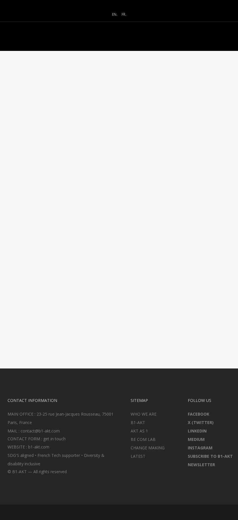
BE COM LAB (143, 439)
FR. (124, 14)
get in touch (54, 438)
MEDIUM (196, 439)
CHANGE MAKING (148, 447)
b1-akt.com (38, 447)
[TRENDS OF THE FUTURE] (42, 120)
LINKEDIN (197, 431)
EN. (114, 14)
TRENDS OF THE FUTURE (33, 155)
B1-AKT (138, 422)
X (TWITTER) (201, 422)
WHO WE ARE (143, 414)
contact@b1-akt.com (40, 431)
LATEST (138, 456)
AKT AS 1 (139, 431)
